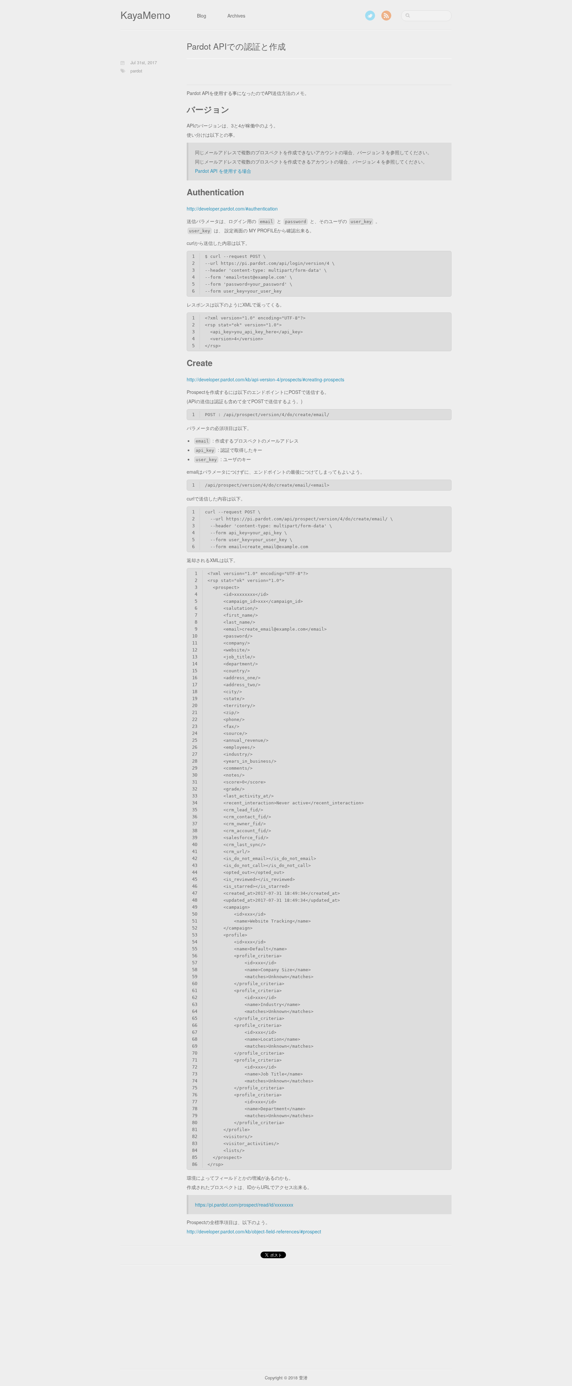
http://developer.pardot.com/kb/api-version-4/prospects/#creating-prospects (265, 379)
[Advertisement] (264, 74)
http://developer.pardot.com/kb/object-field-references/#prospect (254, 1231)
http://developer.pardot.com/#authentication (232, 208)
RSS (386, 16)
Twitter (370, 16)
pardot (136, 71)
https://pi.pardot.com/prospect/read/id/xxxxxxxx (244, 1204)
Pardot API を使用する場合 (223, 170)
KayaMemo (145, 15)
